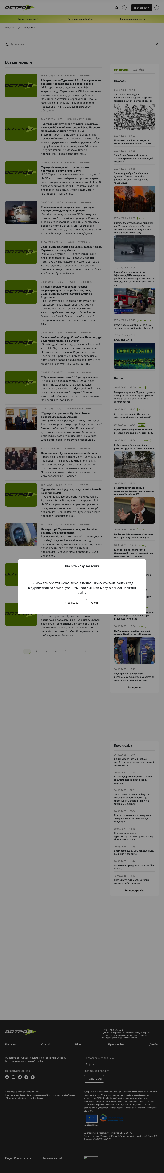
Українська (71, 602)
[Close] (137, 566)
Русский (94, 602)
